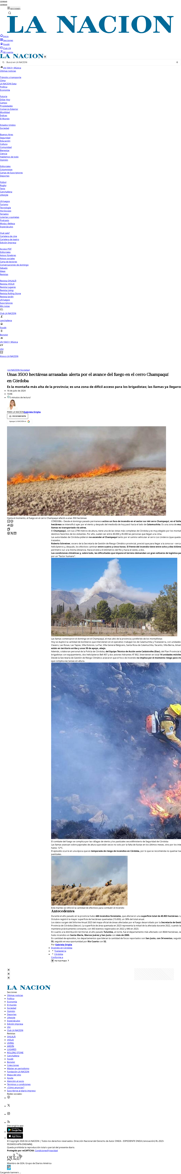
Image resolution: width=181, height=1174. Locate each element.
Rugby (3, 185)
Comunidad (6, 147)
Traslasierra (60, 951)
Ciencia (3, 153)
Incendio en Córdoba (61, 947)
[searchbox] (89, 62)
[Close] (8, 970)
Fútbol (3, 182)
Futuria (3, 96)
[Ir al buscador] (9, 13)
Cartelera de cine (8, 236)
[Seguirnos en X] (8, 1106)
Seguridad (5, 137)
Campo (3, 102)
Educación (5, 140)
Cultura (3, 144)
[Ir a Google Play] (15, 1131)
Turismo (4, 204)
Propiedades (6, 105)
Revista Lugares (8, 287)
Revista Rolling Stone (10, 293)
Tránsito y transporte (10, 77)
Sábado (4, 268)
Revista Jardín (7, 296)
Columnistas (6, 169)
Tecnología (5, 207)
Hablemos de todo (9, 156)
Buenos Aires (6, 134)
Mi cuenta (8, 52)
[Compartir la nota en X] (11, 533)
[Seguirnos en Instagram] (8, 1114)
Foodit (6, 44)
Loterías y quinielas (9, 217)
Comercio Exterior (9, 109)
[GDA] (14, 1160)
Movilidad (5, 112)
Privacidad (52, 1150)
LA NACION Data (8, 83)
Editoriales (5, 166)
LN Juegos (5, 201)
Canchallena (6, 191)
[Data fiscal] (9, 1169)
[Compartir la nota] (8, 525)
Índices (3, 115)
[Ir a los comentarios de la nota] (11, 521)
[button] (90, 206)
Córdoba (58, 954)
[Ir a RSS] (8, 1122)
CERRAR (3, 2)
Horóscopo (5, 210)
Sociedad (24, 370)
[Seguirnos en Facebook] (8, 1097)
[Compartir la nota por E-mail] (15, 533)
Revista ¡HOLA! (7, 283)
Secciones (8, 40)
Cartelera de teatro (9, 239)
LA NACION (13, 370)
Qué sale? (5, 233)
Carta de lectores (8, 261)
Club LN (7, 48)
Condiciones (41, 1150)
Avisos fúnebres (8, 255)
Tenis (2, 188)
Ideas (2, 271)
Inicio (6, 36)
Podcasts (4, 220)
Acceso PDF (6, 249)
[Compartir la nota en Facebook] (8, 533)
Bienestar (5, 150)
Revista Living (7, 290)
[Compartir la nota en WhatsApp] (11, 525)
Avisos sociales (7, 258)
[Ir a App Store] (15, 1137)
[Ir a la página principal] (90, 32)
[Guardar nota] (8, 521)
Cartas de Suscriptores (11, 172)
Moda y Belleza (7, 223)
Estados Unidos (8, 125)
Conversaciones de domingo (14, 264)
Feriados (4, 214)
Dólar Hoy (5, 99)
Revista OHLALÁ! (8, 280)
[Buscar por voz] (177, 62)
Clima (3, 80)
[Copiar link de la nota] (8, 529)
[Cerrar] (45, 57)
